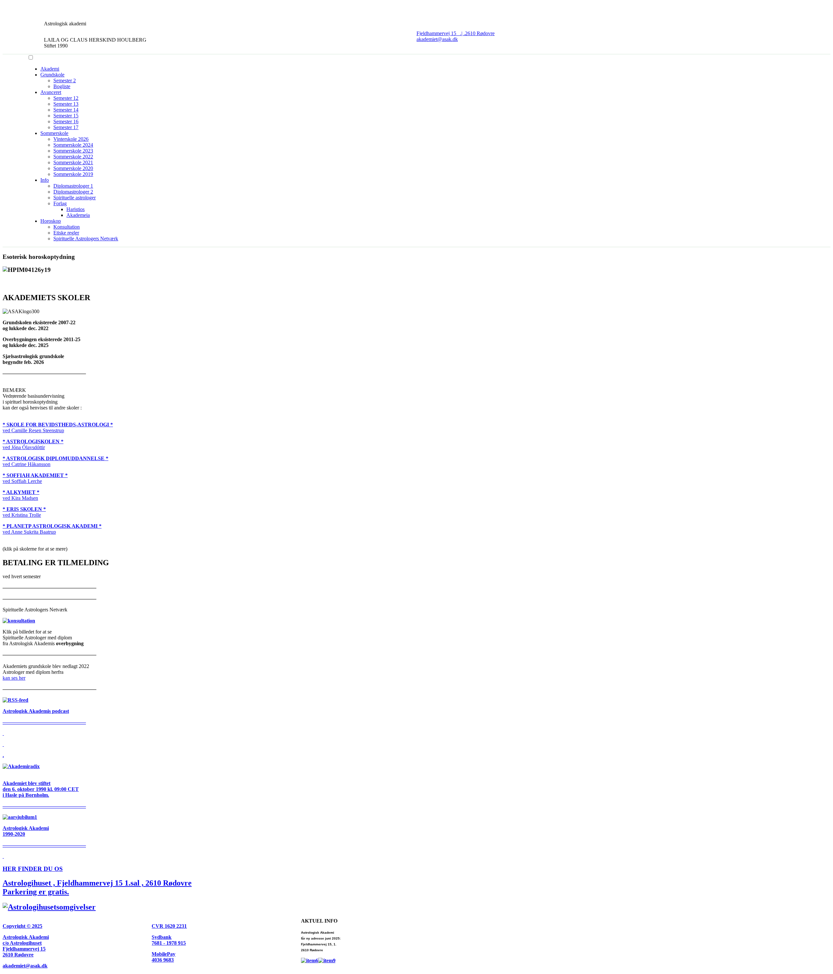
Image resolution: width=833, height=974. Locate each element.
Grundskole (52, 74)
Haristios (75, 209)
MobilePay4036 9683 (163, 957)
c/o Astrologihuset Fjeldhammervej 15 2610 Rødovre (24, 948)
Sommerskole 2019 (73, 174)
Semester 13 (65, 104)
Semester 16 (65, 121)
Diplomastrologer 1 (73, 186)
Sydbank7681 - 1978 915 (169, 940)
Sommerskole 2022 (73, 156)
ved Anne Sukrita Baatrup (52, 529)
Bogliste (61, 86)
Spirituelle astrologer (74, 197)
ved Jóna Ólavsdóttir (33, 444)
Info (44, 180)
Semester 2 (64, 80)
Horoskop (50, 221)
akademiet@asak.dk (437, 39)
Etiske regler (66, 232)
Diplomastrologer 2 (73, 191)
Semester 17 (65, 127)
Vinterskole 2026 (71, 139)
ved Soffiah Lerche (35, 478)
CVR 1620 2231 (169, 926)
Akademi (49, 69)
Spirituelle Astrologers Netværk (85, 238)
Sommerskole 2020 (73, 168)
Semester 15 (65, 115)
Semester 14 (65, 110)
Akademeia (78, 215)
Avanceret (50, 92)
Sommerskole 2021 (73, 162)
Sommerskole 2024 (73, 145)
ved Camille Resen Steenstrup (58, 427)
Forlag (60, 203)
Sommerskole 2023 (73, 150)
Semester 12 (65, 98)
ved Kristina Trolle (24, 512)
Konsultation (66, 227)
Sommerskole (54, 133)
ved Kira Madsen (21, 495)
